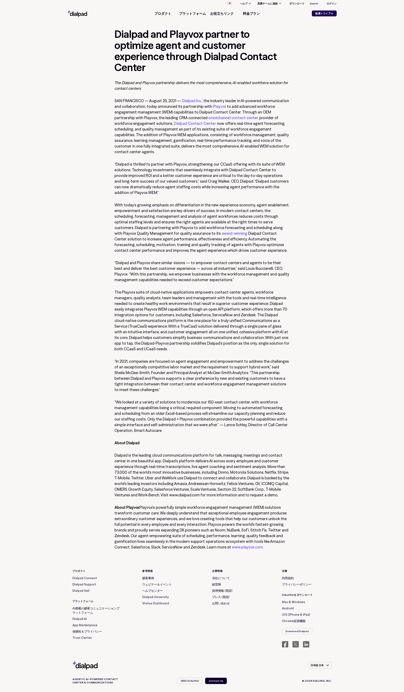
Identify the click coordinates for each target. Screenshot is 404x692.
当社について (221, 578)
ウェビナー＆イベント (157, 584)
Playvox (219, 106)
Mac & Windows (293, 602)
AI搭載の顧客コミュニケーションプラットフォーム (96, 610)
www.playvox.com (247, 547)
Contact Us (216, 680)
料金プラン (251, 13)
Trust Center (82, 638)
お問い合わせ (221, 603)
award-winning (234, 233)
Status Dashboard (155, 603)
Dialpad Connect (84, 578)
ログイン (332, 3)
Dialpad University (155, 597)
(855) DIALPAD (190, 680)
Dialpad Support (84, 584)
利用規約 (288, 578)
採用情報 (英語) (222, 591)
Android (288, 608)
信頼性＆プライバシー (87, 631)
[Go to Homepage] (84, 13)
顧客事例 (148, 578)
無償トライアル (324, 13)
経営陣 (216, 584)
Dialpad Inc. (192, 100)
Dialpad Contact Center (195, 123)
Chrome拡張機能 (294, 621)
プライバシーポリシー (296, 584)
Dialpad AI (79, 619)
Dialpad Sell (80, 591)
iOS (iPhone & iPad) (296, 615)
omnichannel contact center (233, 117)
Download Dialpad (297, 631)
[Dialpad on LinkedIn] (306, 644)
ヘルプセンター (152, 591)
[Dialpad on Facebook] (285, 644)
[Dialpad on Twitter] (295, 644)
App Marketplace (84, 625)
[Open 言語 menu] (229, 3)
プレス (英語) (220, 597)
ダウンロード (296, 3)
